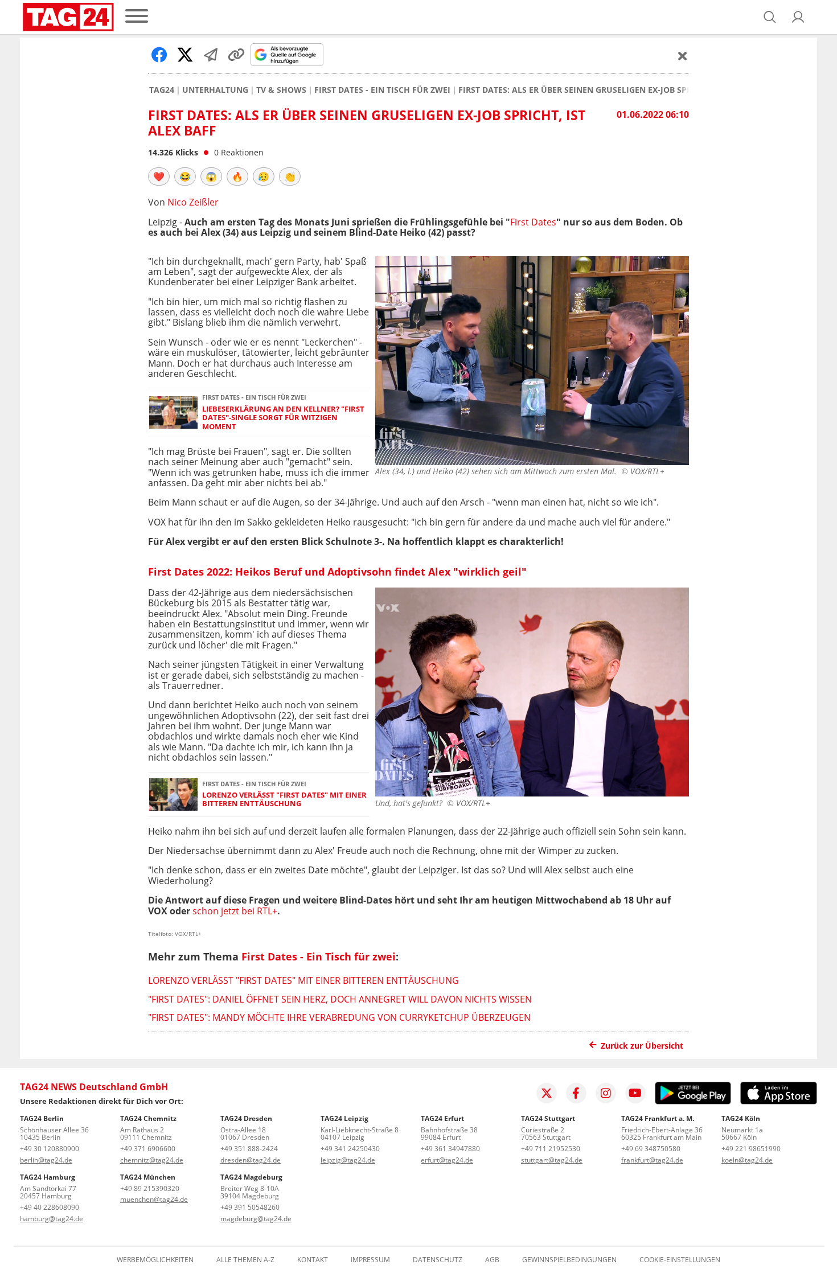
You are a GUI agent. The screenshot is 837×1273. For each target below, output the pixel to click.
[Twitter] (546, 1093)
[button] (798, 17)
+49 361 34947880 (450, 1148)
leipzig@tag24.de (348, 1160)
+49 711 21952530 (550, 1148)
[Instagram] (606, 1093)
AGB (492, 1260)
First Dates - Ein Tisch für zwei (382, 90)
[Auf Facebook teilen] (159, 54)
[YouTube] (635, 1093)
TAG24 (161, 90)
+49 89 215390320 (149, 1188)
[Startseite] (68, 17)
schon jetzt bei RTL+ (234, 911)
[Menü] (136, 16)
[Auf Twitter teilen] (185, 54)
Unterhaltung (215, 90)
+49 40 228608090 (49, 1207)
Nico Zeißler (193, 202)
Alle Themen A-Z (245, 1260)
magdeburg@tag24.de (256, 1218)
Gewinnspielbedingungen (569, 1260)
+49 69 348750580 (650, 1148)
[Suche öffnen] (769, 17)
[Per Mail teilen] (210, 54)
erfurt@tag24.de (447, 1160)
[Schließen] (682, 56)
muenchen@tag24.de (154, 1199)
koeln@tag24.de (747, 1160)
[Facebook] (576, 1093)
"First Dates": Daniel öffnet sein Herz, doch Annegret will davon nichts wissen (340, 999)
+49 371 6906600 (147, 1148)
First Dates (533, 222)
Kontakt (312, 1260)
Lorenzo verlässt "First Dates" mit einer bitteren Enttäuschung (284, 799)
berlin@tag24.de (46, 1160)
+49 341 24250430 (350, 1148)
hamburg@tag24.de (51, 1218)
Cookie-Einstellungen (679, 1260)
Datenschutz (437, 1260)
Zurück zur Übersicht (642, 1045)
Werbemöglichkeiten (155, 1260)
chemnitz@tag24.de (151, 1160)
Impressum (370, 1260)
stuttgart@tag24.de (551, 1160)
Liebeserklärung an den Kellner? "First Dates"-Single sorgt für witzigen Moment (283, 418)
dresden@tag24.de (250, 1160)
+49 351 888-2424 (249, 1148)
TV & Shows (281, 90)
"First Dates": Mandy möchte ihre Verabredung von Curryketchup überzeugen (339, 1017)
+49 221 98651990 (751, 1148)
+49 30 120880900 (49, 1148)
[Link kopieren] (236, 54)
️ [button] (159, 176)
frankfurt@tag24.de (652, 1160)
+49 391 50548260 (250, 1207)
